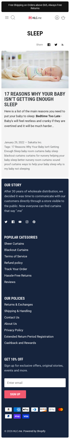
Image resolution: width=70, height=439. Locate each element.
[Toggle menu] (7, 17)
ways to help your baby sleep (39, 164)
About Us (10, 323)
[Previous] (7, 6)
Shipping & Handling (18, 311)
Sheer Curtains (14, 243)
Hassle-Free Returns (18, 275)
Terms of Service (15, 256)
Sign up (15, 394)
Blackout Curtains (16, 250)
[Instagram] (27, 222)
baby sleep (51, 151)
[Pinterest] (34, 222)
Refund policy (13, 263)
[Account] (55, 17)
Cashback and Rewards (20, 343)
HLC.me (17, 431)
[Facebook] (13, 222)
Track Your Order (15, 269)
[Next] (63, 6)
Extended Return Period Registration (28, 336)
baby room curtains (33, 151)
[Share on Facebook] (48, 45)
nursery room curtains (38, 160)
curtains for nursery (37, 155)
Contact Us (11, 317)
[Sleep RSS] (62, 45)
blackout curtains (14, 155)
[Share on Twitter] (55, 45)
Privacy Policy (13, 330)
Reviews (9, 282)
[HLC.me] (35, 17)
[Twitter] (6, 222)
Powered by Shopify (34, 431)
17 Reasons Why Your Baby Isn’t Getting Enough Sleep (34, 99)
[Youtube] (20, 222)
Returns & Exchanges (18, 304)
